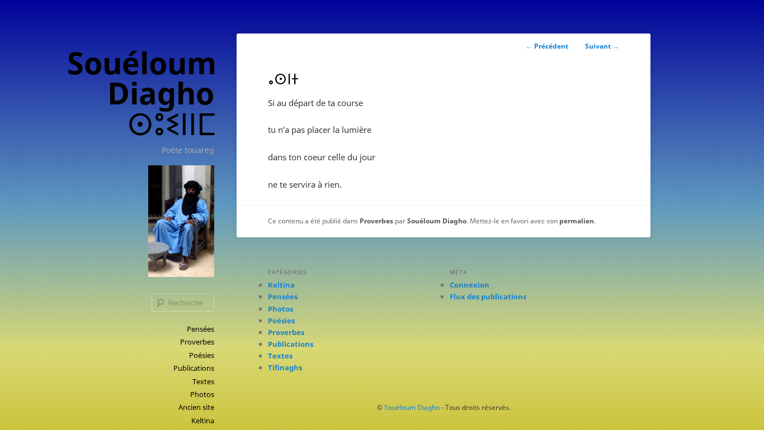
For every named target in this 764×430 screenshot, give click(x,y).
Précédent (547, 46)
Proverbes (197, 342)
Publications (193, 368)
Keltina (202, 420)
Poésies (201, 355)
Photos (202, 394)
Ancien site (196, 407)
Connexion (469, 285)
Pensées (200, 329)
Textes (203, 381)
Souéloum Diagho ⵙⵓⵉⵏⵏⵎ (141, 93)
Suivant (602, 46)
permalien (576, 221)
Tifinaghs (285, 367)
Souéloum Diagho (436, 221)
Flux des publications (488, 297)
